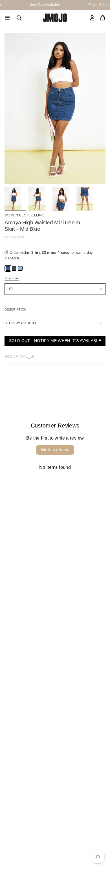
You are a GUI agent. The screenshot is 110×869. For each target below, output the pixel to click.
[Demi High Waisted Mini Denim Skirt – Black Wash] (13, 268)
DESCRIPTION (16, 309)
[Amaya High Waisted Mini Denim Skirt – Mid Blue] (7, 268)
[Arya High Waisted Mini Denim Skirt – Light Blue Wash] (20, 268)
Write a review (55, 449)
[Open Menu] (7, 18)
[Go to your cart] (103, 18)
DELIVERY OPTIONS (20, 323)
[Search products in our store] (19, 18)
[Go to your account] (92, 18)
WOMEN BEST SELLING (24, 215)
